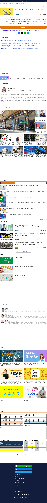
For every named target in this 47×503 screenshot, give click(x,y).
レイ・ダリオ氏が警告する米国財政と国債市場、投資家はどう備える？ (17, 40)
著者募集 (16, 485)
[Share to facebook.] (19, 33)
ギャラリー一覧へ (23, 454)
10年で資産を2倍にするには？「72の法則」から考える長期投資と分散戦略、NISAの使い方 (21, 43)
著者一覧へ (24, 326)
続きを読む (23, 27)
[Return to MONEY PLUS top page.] (23, 1)
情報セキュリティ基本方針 (19, 478)
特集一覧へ (24, 284)
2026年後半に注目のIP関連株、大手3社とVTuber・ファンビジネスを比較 (17, 47)
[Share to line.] (25, 33)
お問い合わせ (17, 484)
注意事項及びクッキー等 (19, 482)
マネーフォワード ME (19, 491)
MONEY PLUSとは (18, 474)
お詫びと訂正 (17, 489)
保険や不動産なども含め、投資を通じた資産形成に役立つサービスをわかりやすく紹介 (20, 48)
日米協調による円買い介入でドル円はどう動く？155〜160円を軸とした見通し (18, 45)
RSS (15, 487)
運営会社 (16, 476)
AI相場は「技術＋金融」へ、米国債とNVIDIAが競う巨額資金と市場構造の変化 (18, 42)
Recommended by (41, 158)
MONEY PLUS (2, 3)
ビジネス (7, 3)
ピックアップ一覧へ (23, 251)
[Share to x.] (22, 33)
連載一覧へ (24, 406)
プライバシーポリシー (19, 480)
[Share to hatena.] (28, 33)
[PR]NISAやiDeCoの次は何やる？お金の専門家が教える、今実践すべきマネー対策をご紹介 (21, 30)
